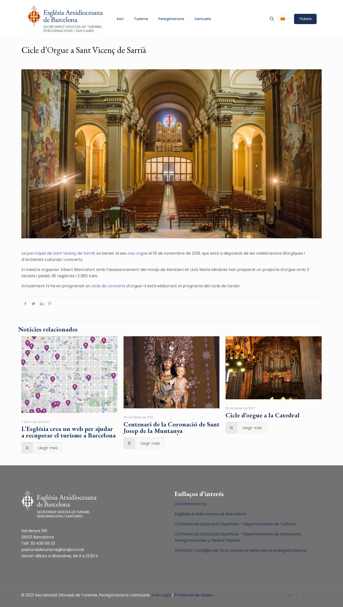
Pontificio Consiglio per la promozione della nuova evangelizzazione (241, 550)
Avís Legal (161, 595)
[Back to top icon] (316, 595)
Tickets (305, 18)
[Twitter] (290, 595)
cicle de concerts (108, 286)
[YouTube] (296, 595)
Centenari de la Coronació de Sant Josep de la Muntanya (171, 427)
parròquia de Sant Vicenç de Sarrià (61, 253)
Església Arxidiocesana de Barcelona (210, 514)
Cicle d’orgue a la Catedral (262, 415)
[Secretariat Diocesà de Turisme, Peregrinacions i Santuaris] (65, 19)
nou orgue (137, 253)
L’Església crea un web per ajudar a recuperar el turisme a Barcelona (68, 431)
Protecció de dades (193, 595)
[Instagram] (303, 595)
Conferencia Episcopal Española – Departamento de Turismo (235, 524)
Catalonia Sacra (190, 504)
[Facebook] (283, 595)
